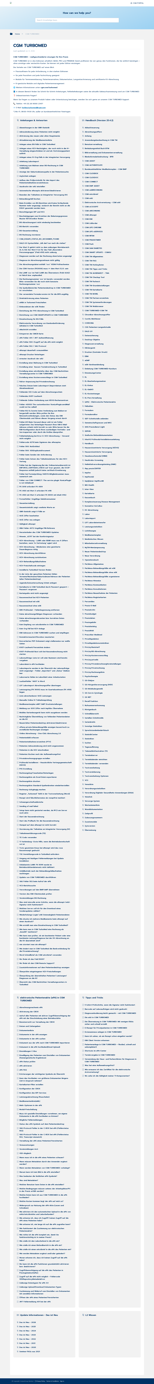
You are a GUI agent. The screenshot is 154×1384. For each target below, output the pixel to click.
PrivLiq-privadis (91, 659)
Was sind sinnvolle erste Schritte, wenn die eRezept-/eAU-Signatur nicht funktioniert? (44, 903)
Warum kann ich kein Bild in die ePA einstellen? (39, 1172)
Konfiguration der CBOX (29, 1088)
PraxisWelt (89, 630)
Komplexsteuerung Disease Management (102, 502)
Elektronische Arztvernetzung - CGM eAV (102, 202)
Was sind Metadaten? (28, 1180)
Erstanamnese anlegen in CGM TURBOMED (103, 1032)
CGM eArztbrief (91, 194)
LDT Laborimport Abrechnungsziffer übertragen (40, 685)
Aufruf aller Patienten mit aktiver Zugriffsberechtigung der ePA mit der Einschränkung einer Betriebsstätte (45, 1017)
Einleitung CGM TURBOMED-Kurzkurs (101, 368)
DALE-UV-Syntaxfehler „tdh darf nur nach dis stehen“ (42, 243)
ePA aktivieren (25, 1066)
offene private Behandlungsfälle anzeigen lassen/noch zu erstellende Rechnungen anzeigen (44, 728)
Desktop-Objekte (92, 339)
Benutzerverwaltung (93, 144)
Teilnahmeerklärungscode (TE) (32, 833)
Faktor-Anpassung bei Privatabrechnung (37, 381)
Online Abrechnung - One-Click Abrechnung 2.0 (40, 733)
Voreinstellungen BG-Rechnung (32, 898)
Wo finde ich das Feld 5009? (31, 959)
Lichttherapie (90, 531)
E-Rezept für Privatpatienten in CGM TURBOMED (106, 1028)
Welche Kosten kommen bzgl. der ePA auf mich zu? (41, 1201)
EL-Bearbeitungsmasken (95, 381)
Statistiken (89, 738)
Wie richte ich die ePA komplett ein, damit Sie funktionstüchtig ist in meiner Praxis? (39, 1236)
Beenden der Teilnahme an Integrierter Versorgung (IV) (43, 195)
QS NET (88, 697)
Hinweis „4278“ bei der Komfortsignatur (36, 536)
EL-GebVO (89, 389)
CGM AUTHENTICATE (93, 165)
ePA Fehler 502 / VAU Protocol (32, 346)
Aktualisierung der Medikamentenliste (35, 140)
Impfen (88, 472)
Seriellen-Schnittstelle (94, 718)
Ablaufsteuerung (92, 127)
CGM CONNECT (91, 181)
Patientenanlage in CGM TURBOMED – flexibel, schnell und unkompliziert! (110, 1045)
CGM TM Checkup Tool (94, 277)
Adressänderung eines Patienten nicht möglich (39, 132)
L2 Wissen (90, 1315)
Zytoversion (90, 826)
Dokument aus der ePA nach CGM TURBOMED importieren (44, 1043)
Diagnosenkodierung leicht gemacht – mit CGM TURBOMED (110, 1013)
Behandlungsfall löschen (29, 199)
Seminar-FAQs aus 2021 (29, 1351)
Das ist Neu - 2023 (27, 1335)
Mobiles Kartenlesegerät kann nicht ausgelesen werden (43, 712)
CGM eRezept (90, 215)
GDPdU (88, 431)
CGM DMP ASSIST (92, 186)
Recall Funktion (91, 701)
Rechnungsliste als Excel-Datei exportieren (38, 777)
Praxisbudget (90, 614)
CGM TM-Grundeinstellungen (97, 285)
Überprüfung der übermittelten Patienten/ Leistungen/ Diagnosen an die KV (43, 977)
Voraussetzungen (26, 1145)
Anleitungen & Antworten (33, 120)
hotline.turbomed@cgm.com (34, 107)
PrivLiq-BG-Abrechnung (95, 651)
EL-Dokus (89, 385)
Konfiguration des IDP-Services (32, 1093)
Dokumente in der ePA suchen (32, 1039)
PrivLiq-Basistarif (92, 647)
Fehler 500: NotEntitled (29, 446)
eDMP (87, 360)
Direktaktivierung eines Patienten (33, 298)
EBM (86, 356)
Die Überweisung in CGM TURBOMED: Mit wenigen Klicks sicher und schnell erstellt (109, 1022)
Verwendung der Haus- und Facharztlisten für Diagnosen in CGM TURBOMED (110, 1060)
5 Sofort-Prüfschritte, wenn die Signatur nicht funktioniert (110, 1005)
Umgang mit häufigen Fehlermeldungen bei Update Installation (41, 859)
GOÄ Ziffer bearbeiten (29, 516)
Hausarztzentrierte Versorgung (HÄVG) (102, 448)
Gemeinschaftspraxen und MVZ (98, 423)
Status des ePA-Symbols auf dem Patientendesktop (41, 1124)
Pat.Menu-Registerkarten (95, 597)
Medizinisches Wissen (94, 539)
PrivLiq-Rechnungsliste (94, 672)
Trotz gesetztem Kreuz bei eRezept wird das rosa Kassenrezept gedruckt (41, 849)
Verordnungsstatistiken (95, 788)
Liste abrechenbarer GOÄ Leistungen (35, 696)
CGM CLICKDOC (91, 177)
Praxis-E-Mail (90, 605)
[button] (38, 21)
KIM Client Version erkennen (97, 1040)
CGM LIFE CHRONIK (93, 227)
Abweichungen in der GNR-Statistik (34, 127)
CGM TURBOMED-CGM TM (96, 310)
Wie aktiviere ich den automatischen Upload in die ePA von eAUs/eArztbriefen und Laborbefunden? (45, 1213)
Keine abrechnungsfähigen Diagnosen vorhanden (40, 614)
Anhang (88, 136)
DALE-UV (89, 331)
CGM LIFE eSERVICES (94, 231)
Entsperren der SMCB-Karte (31, 334)
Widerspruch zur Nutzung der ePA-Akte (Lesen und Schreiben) (41, 1206)
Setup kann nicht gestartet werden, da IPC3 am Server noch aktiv (43, 811)
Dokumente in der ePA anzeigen (33, 1034)
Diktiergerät (90, 348)
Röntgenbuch (90, 709)
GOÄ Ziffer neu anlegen (29, 520)
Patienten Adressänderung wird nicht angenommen (41, 746)
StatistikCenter (91, 734)
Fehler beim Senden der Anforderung (35, 455)
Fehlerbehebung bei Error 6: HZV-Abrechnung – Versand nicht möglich (44, 437)
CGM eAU (89, 198)
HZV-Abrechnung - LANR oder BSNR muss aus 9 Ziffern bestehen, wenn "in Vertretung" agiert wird (43, 541)
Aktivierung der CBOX (29, 1011)
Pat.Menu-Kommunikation (95, 585)
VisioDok (88, 797)
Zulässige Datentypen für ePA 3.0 (34, 1283)
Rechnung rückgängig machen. (32, 789)
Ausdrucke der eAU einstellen (32, 186)
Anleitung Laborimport (29, 161)
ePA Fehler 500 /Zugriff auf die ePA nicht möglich (41, 342)
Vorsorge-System (92, 801)
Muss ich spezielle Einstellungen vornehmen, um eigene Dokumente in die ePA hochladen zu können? (43, 1114)
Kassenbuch (90, 497)
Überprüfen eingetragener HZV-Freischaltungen (40, 971)
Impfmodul (89, 477)
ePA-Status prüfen (27, 1061)
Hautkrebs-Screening (94, 460)
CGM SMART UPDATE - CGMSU (98, 252)
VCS (86, 780)
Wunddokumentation (94, 809)
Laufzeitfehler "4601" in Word (32, 681)
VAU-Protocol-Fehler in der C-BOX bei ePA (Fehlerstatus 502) (44, 1129)
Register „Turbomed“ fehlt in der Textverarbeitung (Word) (44, 794)
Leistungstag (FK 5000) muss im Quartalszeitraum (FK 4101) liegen (45, 690)
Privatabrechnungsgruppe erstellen (34, 758)
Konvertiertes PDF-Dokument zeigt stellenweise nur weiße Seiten (44, 642)
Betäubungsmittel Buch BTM (97, 148)
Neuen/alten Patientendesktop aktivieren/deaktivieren (43, 723)
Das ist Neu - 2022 (27, 1339)
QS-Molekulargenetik (94, 689)
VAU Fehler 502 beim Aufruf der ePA (35, 881)
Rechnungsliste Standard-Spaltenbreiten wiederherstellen (44, 785)
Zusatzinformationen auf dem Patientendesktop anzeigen (44, 967)
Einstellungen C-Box (28, 1051)
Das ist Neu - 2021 (27, 1343)
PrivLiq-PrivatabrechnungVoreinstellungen (103, 664)
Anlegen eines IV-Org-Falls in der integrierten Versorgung (44, 157)
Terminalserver (91, 755)
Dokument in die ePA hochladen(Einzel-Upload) (39, 1047)
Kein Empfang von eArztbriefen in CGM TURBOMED (41, 624)
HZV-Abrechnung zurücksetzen (32, 557)
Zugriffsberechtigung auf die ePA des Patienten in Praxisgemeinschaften (41, 1271)
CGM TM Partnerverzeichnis (97, 298)
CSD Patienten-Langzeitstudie (98, 327)
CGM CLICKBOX (91, 173)
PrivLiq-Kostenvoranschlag (96, 655)
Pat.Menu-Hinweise (93, 580)
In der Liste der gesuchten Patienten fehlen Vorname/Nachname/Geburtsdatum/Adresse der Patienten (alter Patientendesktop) (44, 576)
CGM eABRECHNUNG (93, 190)
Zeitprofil (89, 813)
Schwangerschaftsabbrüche (31, 802)
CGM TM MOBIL (91, 294)
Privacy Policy (40, 1381)
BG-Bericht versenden (28, 226)
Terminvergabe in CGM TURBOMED (100, 1055)
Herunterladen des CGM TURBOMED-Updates (39, 532)
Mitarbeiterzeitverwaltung (96, 543)
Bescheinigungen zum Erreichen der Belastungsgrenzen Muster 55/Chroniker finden (43, 217)
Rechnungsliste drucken (29, 781)
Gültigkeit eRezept (27, 524)
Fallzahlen (89, 406)
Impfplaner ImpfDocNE (94, 481)
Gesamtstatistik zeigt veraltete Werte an (37, 507)
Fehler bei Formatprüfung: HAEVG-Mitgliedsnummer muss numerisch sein (44, 475)
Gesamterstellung (26, 503)
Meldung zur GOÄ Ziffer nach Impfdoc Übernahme (41, 708)
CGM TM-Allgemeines (94, 256)
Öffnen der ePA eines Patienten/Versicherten (39, 1297)
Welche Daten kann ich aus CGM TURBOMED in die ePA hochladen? (43, 1196)
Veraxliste (89, 784)
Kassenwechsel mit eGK (29, 601)
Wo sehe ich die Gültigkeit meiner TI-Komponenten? (107, 1076)
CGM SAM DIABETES (93, 248)
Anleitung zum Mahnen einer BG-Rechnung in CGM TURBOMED (41, 166)
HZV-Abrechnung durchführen (32, 553)
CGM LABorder (91, 223)
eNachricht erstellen (28, 329)
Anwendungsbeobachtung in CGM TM (101, 140)
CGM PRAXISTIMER (93, 240)
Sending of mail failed (28, 806)
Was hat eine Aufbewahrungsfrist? (100, 1065)
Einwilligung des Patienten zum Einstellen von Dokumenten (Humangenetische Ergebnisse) (44, 1056)
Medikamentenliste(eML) (29, 1101)
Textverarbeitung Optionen (96, 776)
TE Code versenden (28, 837)
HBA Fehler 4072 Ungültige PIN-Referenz (37, 528)
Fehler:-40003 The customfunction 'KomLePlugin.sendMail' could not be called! (44, 405)
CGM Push (89, 244)
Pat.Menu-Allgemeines (94, 564)
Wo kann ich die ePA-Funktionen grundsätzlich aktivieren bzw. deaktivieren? (44, 1265)
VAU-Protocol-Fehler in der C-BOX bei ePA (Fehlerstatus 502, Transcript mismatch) (44, 1135)
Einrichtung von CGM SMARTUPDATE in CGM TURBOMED (43, 315)
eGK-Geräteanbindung (94, 364)
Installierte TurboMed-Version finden (35, 570)
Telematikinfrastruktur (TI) (96, 751)
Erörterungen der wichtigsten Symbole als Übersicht (42, 1074)
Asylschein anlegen (27, 176)
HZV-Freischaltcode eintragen (32, 565)
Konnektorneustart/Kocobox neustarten (36, 637)
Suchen (88, 743)
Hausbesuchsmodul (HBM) (96, 456)
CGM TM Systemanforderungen (98, 302)
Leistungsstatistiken (93, 527)
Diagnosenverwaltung (94, 344)
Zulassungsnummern (93, 817)
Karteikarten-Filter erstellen (31, 1084)
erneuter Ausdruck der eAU (31, 358)
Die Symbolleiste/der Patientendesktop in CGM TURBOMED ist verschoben (45, 289)
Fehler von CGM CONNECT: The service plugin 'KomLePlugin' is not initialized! (45, 481)
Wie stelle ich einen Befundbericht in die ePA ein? (40, 1245)
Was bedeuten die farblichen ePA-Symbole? (38, 1176)
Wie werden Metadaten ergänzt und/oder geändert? (42, 1253)
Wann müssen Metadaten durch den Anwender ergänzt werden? (43, 1162)
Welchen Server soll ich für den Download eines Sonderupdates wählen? (40, 909)
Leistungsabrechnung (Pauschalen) (34, 1097)
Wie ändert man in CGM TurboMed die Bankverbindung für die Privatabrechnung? (44, 950)
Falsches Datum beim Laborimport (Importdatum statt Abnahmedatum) (42, 387)
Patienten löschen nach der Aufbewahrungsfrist (40, 754)
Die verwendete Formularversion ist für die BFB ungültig (43, 294)
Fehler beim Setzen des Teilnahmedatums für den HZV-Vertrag (43, 460)
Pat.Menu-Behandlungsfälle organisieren (102, 576)
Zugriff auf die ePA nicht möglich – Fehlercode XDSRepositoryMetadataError (39, 1277)
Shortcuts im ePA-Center (95, 1051)
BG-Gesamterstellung (28, 230)
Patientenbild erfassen (29, 737)
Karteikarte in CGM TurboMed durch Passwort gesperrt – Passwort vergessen (44, 588)
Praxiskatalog (90, 626)
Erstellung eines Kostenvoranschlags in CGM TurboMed (43, 377)
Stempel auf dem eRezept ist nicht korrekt (37, 825)
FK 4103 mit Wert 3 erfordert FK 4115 (35, 491)
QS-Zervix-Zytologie (94, 693)
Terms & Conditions (52, 1381)
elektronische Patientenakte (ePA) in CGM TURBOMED (42, 999)
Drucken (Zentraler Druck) (96, 352)
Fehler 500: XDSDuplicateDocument (34, 450)
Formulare (89, 410)
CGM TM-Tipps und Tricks (96, 269)
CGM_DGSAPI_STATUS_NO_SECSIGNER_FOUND (39, 239)
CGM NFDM (89, 236)
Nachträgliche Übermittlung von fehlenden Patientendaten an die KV (44, 717)
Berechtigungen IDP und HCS (32, 212)
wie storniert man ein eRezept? (32, 944)
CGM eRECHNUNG (92, 211)
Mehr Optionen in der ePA (30, 1105)
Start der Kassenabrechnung (31, 816)
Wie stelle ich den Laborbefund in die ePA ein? (39, 1241)
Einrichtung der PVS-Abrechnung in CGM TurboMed (41, 311)
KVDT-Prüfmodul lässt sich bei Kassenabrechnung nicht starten (43, 652)
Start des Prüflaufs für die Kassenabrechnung (39, 821)
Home (17, 34)
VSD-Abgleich (25, 1153)
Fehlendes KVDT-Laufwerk (30, 396)
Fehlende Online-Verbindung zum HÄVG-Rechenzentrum (43, 400)
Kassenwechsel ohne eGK (30, 606)
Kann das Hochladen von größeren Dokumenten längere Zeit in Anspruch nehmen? (43, 1079)
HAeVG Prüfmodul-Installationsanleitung (102, 439)
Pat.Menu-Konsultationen (95, 589)
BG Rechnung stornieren (29, 235)
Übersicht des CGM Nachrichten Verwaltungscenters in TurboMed (43, 983)
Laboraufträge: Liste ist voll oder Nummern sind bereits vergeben (43, 659)
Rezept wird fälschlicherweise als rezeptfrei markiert (42, 798)
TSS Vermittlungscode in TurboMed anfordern (39, 854)
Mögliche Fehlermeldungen (30, 1120)
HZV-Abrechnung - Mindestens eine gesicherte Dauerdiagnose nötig (39, 548)
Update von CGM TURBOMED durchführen (37, 877)
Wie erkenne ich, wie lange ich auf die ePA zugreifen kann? (45, 1224)
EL (86, 377)
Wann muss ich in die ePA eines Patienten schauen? (41, 1157)
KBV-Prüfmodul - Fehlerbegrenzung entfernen (39, 610)
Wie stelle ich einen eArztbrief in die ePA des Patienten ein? (45, 1249)
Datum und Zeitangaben (29, 1026)
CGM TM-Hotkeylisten (94, 265)
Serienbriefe (90, 722)
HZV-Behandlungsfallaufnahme (32, 561)
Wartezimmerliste (92, 805)
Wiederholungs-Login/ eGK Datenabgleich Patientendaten (44, 915)
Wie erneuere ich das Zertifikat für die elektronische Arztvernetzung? (107, 1070)
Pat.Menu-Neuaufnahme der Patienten (101, 593)
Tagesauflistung (91, 747)
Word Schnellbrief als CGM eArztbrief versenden (40, 955)
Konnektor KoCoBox (93, 506)
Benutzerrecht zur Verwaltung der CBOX (37, 1022)
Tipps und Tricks (94, 997)
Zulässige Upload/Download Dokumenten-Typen (40, 1287)
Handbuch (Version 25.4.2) (99, 120)
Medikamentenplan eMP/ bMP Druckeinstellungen (40, 704)
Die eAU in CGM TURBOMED (97, 1017)
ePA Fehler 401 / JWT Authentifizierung (36, 338)
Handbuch (89, 443)
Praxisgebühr (90, 622)
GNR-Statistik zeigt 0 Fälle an (32, 511)
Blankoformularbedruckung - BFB (99, 157)
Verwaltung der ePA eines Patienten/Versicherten (40, 1141)
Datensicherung (91, 335)
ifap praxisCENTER (93, 468)
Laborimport (90, 518)
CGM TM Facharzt (92, 281)
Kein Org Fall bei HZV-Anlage (32, 628)
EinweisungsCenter (93, 373)
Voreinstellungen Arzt (28, 1149)
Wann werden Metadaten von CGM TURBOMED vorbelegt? (44, 1168)
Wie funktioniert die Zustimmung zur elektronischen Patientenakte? (41, 1229)
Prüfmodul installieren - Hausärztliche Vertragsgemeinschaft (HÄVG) (45, 763)
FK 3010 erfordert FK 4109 (31, 486)
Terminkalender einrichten (96, 759)
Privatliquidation (92, 639)
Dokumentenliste (26, 1030)
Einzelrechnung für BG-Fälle (31, 319)
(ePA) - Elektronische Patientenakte (100, 402)
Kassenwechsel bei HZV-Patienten (34, 597)
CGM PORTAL (138, 3)
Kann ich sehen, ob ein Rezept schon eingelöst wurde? (108, 1036)
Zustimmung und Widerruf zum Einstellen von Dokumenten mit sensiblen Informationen (44, 1292)
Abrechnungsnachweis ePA (31, 1007)
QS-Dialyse (89, 680)
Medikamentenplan (93, 535)
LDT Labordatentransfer (95, 522)
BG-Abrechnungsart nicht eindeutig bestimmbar (40, 222)
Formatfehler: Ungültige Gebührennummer (37, 499)
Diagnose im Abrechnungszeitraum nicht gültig (39, 260)
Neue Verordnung (92, 556)
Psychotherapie (91, 676)
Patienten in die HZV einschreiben (34, 750)
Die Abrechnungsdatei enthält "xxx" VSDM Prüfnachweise (44, 264)
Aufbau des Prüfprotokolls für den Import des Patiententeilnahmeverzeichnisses (39, 181)
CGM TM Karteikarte (93, 290)
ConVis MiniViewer (92, 319)
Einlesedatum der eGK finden (32, 306)
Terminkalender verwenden (96, 763)
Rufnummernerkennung (95, 705)
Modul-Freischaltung (28, 1109)
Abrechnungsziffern (93, 132)
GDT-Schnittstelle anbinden (96, 418)
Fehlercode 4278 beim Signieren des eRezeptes (40, 442)
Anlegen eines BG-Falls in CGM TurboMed (37, 144)
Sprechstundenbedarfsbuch (97, 730)
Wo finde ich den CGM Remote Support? (36, 963)
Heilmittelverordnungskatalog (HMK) (100, 464)
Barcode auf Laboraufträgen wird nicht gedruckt (106, 1009)
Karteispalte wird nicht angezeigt (33, 593)
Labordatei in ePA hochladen (31, 664)
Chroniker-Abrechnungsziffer (97, 314)
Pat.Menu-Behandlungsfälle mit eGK (100, 568)
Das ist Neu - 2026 (27, 1322)
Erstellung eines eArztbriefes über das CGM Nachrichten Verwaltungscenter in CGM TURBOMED (43, 372)
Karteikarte (89, 493)
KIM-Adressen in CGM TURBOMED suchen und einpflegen (44, 633)
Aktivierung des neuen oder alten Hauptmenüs (39, 136)
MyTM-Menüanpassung (95, 547)
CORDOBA (89, 323)
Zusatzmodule (91, 822)
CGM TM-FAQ (90, 261)
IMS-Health (89, 485)
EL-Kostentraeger (92, 393)
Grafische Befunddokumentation (99, 435)
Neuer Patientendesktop (95, 551)
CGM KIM (88, 219)
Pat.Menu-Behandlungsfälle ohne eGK (101, 572)
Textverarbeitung (92, 768)
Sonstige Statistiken (93, 726)
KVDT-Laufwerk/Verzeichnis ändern (34, 647)
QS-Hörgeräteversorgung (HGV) (99, 684)
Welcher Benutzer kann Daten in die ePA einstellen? (41, 1184)
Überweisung (90, 830)
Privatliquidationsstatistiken (97, 643)
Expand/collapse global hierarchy (12, 34)
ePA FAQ (23, 1070)
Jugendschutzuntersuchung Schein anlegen (38, 583)
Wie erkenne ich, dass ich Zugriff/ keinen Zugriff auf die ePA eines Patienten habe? (43, 1219)
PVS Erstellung (25, 769)
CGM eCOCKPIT (91, 206)
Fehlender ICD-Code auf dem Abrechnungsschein (40, 392)
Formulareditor (91, 414)
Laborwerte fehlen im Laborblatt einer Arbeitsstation (42, 677)
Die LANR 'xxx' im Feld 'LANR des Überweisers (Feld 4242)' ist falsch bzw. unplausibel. (44, 274)
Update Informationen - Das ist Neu (39, 1315)
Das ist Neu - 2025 (27, 1326)
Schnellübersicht (92, 714)
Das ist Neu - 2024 (27, 1331)
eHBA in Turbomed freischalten (32, 302)
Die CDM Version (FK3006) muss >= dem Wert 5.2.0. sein (43, 268)
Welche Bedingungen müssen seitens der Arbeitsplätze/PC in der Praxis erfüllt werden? (45, 1189)
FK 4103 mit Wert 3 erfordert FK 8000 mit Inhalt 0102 (42, 495)
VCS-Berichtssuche (27, 885)
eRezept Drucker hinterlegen (31, 354)
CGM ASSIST (90, 161)
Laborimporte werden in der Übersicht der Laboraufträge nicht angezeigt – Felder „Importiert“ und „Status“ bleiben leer (44, 671)
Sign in (62, 1381)
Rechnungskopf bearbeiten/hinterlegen (36, 773)
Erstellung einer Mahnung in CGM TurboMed (38, 363)
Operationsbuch (92, 560)
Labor (87, 514)
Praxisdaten (90, 618)
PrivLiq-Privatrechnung (95, 668)
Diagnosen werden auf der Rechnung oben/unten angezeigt (45, 256)
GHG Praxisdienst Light (95, 427)
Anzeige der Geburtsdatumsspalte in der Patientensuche (44, 172)
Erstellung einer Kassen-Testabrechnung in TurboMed (43, 367)
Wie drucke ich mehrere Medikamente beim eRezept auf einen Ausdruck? (43, 920)
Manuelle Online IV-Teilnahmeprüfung (35, 700)
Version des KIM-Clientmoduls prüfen (35, 894)
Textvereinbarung (92, 772)
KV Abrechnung (91, 510)
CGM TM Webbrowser (94, 306)
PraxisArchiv (90, 610)
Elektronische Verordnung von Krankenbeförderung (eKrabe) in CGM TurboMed (41, 324)
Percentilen (89, 601)
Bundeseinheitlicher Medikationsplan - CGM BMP (106, 169)
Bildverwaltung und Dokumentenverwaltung (103, 152)
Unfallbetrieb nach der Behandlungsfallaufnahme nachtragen (40, 872)
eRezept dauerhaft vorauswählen (33, 350)
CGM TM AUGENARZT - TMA (97, 273)
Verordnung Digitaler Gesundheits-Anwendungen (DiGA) (109, 793)
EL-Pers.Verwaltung (93, 398)
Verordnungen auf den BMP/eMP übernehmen (39, 889)
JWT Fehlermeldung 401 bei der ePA (35, 1301)
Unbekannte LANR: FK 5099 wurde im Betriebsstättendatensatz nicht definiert (36, 866)
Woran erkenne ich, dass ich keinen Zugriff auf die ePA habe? (43, 1259)
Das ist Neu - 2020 (27, 1347)
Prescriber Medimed (93, 634)
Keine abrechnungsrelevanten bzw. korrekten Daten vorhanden (41, 619)
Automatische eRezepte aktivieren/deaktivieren (40, 190)
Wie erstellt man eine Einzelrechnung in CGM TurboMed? (43, 925)
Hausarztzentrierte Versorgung (98, 452)
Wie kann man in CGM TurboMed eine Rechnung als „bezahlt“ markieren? (41, 930)
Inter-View (89, 489)
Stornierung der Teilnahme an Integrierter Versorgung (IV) (44, 829)
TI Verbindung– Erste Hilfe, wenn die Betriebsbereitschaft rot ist (44, 842)
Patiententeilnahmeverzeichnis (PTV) (35, 742)
